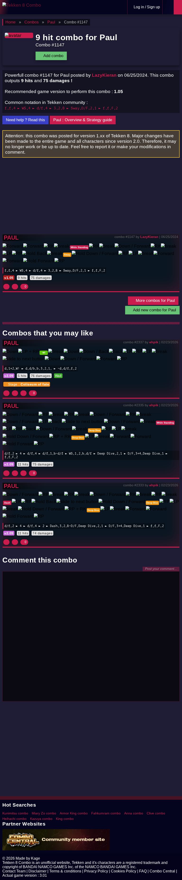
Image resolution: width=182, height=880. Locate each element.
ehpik (153, 342)
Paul (11, 237)
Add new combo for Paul (154, 310)
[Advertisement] (91, 198)
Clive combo (156, 813)
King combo (65, 819)
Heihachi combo (14, 819)
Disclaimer (37, 871)
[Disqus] (91, 638)
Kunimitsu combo (15, 813)
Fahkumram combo (106, 813)
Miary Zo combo (44, 813)
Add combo (52, 56)
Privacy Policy (96, 871)
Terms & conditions (65, 871)
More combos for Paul (155, 300)
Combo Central (162, 871)
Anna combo (133, 813)
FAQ (143, 871)
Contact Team (14, 871)
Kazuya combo (41, 819)
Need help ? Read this (25, 120)
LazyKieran (104, 75)
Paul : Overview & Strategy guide (82, 120)
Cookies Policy (123, 871)
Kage (35, 858)
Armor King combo (74, 813)
